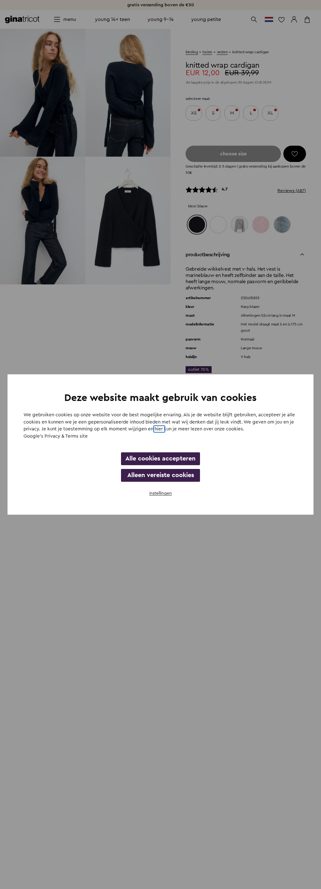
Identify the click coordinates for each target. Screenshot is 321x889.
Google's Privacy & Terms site (56, 436)
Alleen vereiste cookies (160, 475)
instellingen (160, 493)
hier (159, 429)
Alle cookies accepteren (160, 458)
